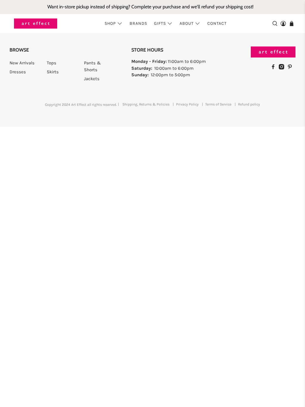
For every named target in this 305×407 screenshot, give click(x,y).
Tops (51, 63)
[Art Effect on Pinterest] (291, 68)
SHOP (110, 23)
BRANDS (138, 23)
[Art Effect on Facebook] (274, 68)
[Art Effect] (35, 23)
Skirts (53, 71)
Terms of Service (218, 104)
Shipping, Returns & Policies (145, 104)
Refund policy (249, 104)
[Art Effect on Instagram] (283, 68)
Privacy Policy (187, 104)
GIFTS (160, 23)
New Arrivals (22, 63)
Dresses (18, 71)
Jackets (91, 78)
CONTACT (217, 23)
